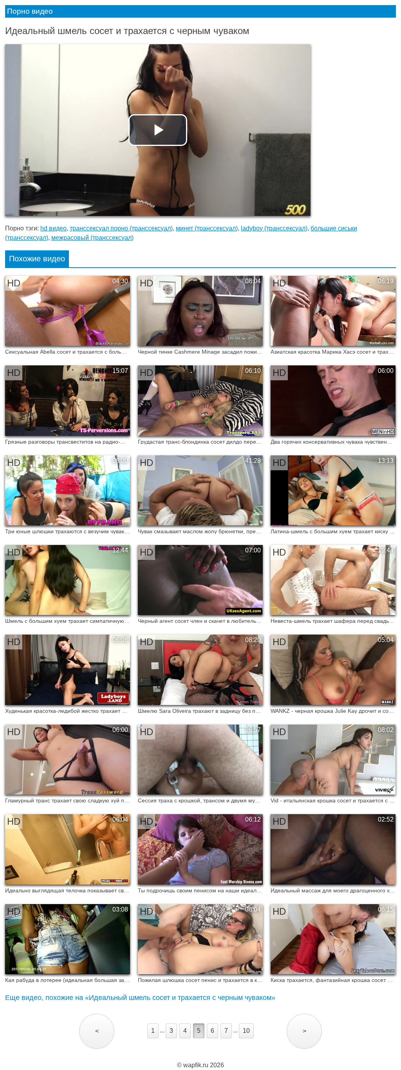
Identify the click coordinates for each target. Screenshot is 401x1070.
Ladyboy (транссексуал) (274, 228)
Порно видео (30, 11)
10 (246, 1030)
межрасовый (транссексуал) (92, 237)
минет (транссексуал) (207, 228)
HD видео (53, 228)
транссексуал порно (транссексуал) (121, 228)
